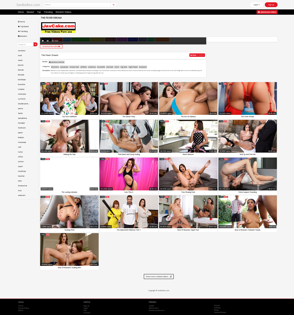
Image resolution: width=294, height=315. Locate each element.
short (116, 67)
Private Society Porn (157, 310)
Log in (85, 308)
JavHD (151, 306)
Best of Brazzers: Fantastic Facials (247, 230)
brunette (101, 67)
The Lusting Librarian (69, 192)
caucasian (64, 67)
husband (142, 67)
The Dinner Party (128, 116)
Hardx (216, 310)
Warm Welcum (188, 154)
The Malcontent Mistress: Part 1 (129, 230)
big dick (124, 67)
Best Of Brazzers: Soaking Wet (69, 267)
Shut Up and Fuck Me (248, 154)
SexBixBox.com (28, 5)
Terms (20, 306)
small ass (92, 67)
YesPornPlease (220, 312)
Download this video (50, 46)
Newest (30, 12)
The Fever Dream (247, 116)
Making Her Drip (69, 154)
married (109, 67)
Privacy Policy (23, 308)
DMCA (20, 310)
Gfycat (217, 305)
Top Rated (24, 26)
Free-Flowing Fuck (188, 192)
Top (39, 12)
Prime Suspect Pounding (248, 192)
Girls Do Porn (154, 308)
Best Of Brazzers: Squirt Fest (188, 230)
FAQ (85, 310)
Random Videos (63, 12)
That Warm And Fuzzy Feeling (129, 154)
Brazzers (55, 67)
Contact (86, 313)
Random (23, 36)
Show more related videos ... (158, 276)
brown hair (74, 67)
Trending (48, 12)
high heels (133, 67)
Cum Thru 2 (128, 192)
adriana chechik (57, 62)
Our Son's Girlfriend (69, 116)
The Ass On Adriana (188, 116)
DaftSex (217, 308)
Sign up (271, 5)
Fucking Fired (69, 230)
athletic (84, 67)
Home (21, 12)
